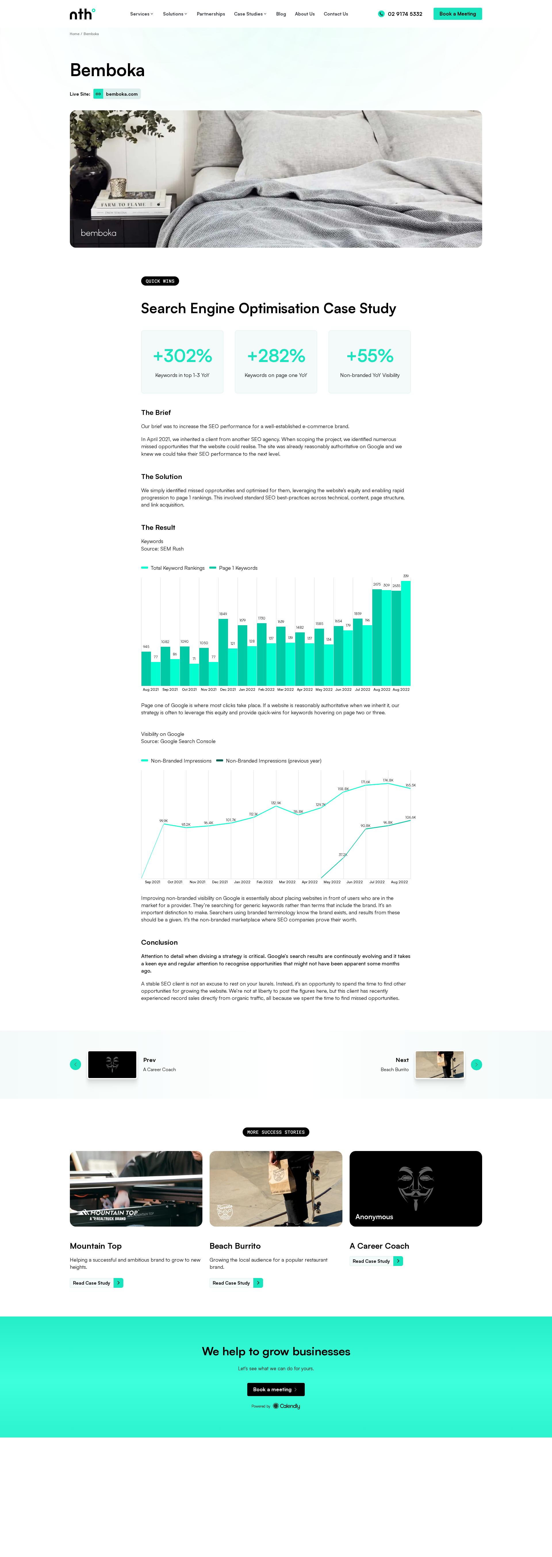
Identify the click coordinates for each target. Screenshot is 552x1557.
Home (74, 34)
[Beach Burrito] (276, 1189)
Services (140, 14)
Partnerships (211, 14)
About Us (305, 14)
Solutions (173, 14)
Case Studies (248, 14)
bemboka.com (122, 94)
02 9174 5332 (405, 14)
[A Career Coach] (416, 1189)
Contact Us (336, 14)
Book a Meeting (458, 14)
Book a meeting (272, 1389)
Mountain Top (96, 1246)
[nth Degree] (98, 14)
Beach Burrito (235, 1246)
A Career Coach (379, 1246)
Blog (281, 14)
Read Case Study (91, 1283)
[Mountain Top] (136, 1189)
